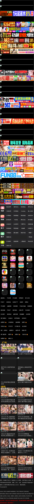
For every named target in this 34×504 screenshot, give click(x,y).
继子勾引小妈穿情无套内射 (8, 368)
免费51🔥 (24, 322)
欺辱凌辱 (8, 219)
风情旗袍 (8, 228)
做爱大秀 (18, 330)
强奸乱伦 (16, 207)
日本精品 (16, 211)
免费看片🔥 (4, 322)
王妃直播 (27, 310)
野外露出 (30, 219)
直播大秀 (24, 330)
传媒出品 (8, 237)
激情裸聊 (18, 322)
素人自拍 (30, 211)
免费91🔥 (10, 334)
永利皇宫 (24, 318)
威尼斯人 (3, 298)
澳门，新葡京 (4, 330)
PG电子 (2, 302)
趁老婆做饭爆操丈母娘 (8, 354)
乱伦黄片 (3, 314)
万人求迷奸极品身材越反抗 (8, 383)
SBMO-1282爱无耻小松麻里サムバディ (25, 451)
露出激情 (16, 233)
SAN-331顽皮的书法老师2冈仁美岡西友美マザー (8, 435)
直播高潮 (29, 306)
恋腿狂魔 (30, 224)
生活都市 (8, 241)
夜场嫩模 (22, 314)
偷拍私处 (9, 314)
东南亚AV (30, 215)
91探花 (16, 219)
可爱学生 (23, 224)
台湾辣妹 (8, 215)
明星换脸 (16, 228)
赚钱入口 (10, 338)
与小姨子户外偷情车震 (25, 354)
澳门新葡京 (3, 318)
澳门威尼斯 (3, 334)
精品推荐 (8, 207)
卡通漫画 (8, 233)
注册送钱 (8, 302)
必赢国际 (9, 306)
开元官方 (10, 326)
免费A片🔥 (17, 334)
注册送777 (15, 302)
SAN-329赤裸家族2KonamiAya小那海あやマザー (25, 435)
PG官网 (9, 298)
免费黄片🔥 (4, 338)
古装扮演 (8, 224)
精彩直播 (3, 310)
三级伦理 (8, 211)
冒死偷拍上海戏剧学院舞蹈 (25, 368)
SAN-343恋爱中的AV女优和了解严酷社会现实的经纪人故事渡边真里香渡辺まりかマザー (25, 402)
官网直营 (21, 298)
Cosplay (23, 211)
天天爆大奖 (17, 326)
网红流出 (23, 219)
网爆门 (30, 233)
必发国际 (28, 314)
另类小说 (8, 245)
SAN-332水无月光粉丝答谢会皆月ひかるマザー (25, 469)
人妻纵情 (23, 241)
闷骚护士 (30, 228)
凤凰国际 (15, 306)
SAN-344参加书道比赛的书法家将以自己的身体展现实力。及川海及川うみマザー (8, 402)
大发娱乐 (10, 318)
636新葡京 (11, 322)
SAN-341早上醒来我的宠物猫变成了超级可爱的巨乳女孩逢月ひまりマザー (8, 419)
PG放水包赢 (23, 306)
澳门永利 (27, 298)
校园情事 (16, 241)
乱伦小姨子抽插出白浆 (25, 382)
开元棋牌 (15, 298)
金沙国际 (24, 326)
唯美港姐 (23, 215)
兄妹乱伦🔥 (25, 334)
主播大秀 (21, 310)
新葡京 (26, 302)
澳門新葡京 (17, 318)
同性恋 (30, 237)
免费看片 (11, 330)
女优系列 (16, 224)
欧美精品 (23, 207)
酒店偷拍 (15, 310)
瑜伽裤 (23, 228)
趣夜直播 (15, 314)
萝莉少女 (30, 207)
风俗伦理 (30, 241)
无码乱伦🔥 (4, 326)
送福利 (21, 302)
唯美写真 (23, 233)
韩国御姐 (16, 215)
